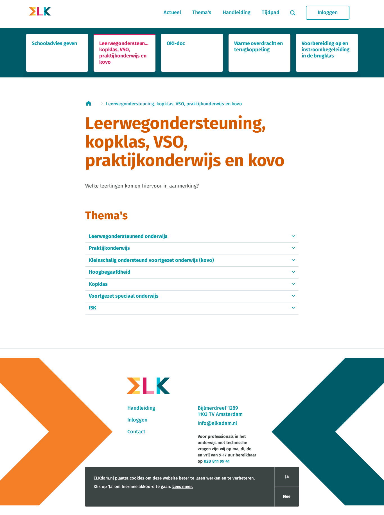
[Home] (40, 12)
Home (91, 103)
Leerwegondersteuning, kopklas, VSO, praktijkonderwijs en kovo (174, 104)
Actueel (172, 12)
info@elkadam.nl (217, 423)
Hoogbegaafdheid (109, 272)
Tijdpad (270, 12)
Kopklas (98, 284)
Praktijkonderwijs (109, 248)
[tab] (192, 237)
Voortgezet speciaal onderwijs (124, 296)
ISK (92, 308)
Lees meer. (182, 487)
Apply (292, 12)
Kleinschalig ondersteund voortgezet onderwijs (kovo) (151, 260)
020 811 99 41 (217, 461)
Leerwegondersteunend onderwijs (128, 236)
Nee (286, 496)
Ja (287, 476)
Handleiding (236, 12)
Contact (136, 431)
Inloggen (328, 12)
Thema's (201, 12)
